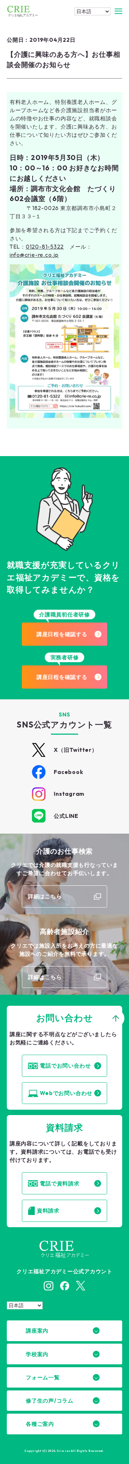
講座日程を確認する (62, 634)
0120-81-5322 (45, 246)
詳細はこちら (45, 896)
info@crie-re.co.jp (34, 254)
